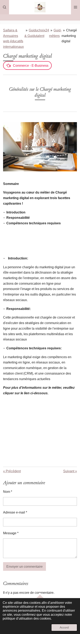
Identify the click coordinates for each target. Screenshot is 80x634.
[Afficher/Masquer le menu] (75, 7)
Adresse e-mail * (15, 512)
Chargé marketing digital (69, 36)
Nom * (7, 491)
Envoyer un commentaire (24, 566)
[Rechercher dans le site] (4, 7)
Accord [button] (64, 627)
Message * (10, 533)
